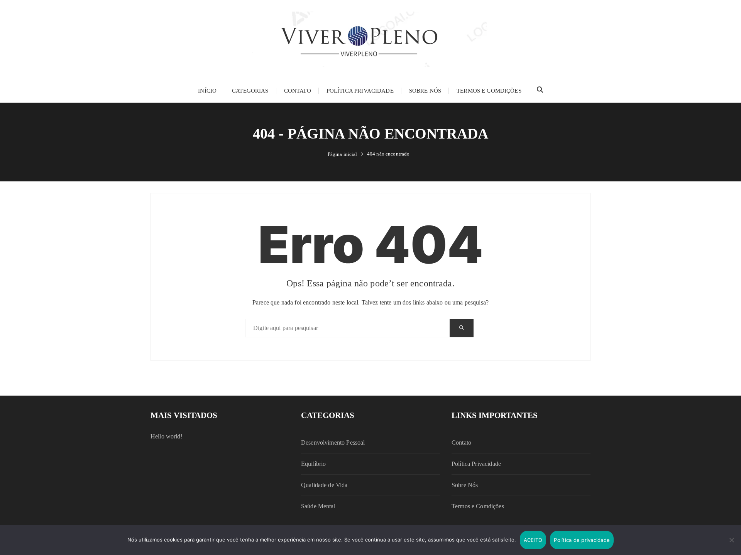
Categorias (250, 91)
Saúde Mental (318, 506)
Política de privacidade (582, 540)
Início (207, 91)
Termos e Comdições (489, 91)
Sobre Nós (425, 91)
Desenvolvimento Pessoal (333, 442)
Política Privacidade (360, 91)
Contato (297, 91)
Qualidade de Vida (324, 485)
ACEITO (533, 540)
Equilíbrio (313, 463)
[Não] (731, 540)
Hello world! (167, 436)
